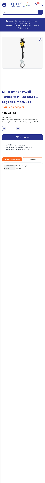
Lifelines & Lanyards (31, 21)
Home (10, 21)
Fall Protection (18, 21)
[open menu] (4, 5)
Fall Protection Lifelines (21, 23)
